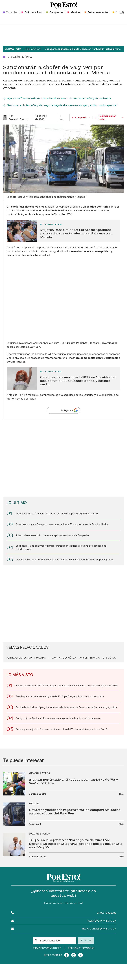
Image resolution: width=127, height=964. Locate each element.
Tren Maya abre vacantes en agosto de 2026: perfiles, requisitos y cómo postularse (60, 696)
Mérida (112, 658)
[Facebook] (66, 955)
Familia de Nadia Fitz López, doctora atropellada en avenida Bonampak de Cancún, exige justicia (66, 707)
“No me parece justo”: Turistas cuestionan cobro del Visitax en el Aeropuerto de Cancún (62, 729)
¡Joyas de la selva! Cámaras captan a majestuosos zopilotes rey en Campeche (56, 513)
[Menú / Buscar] (122, 12)
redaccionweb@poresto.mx (99, 928)
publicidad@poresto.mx (101, 920)
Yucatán (41, 658)
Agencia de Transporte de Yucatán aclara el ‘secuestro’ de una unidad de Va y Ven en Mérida (59, 98)
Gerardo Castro (37, 794)
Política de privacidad (81, 948)
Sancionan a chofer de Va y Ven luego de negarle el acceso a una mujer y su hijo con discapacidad (62, 105)
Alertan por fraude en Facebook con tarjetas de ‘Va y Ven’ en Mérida (73, 781)
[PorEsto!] (63, 5)
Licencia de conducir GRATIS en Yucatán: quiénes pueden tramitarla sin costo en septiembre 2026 (66, 685)
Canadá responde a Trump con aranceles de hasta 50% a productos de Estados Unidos (62, 524)
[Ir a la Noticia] (63, 231)
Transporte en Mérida (62, 658)
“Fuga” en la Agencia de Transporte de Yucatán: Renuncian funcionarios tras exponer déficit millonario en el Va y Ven (76, 843)
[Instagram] (73, 955)
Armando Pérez (37, 856)
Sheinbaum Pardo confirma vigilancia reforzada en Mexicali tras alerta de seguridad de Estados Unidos (61, 547)
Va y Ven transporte (91, 658)
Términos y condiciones (47, 948)
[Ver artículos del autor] (5, 117)
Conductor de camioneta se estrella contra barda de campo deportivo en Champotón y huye (64, 559)
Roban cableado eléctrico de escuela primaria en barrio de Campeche (52, 535)
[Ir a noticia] (14, 783)
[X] (80, 955)
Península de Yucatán (19, 658)
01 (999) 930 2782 (106, 912)
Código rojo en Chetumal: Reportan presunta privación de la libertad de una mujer (58, 718)
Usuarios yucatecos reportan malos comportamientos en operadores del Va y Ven (74, 811)
